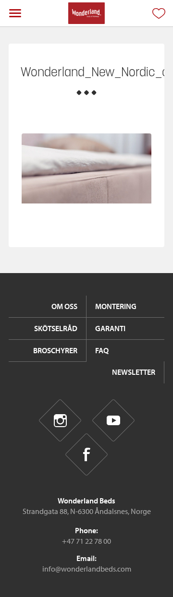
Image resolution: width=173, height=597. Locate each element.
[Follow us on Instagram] (60, 420)
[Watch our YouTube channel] (113, 420)
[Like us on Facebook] (87, 455)
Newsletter (133, 372)
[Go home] (86, 13)
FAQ (102, 350)
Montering (115, 306)
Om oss (64, 306)
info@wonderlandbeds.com (86, 568)
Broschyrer (55, 350)
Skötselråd (55, 328)
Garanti (110, 328)
